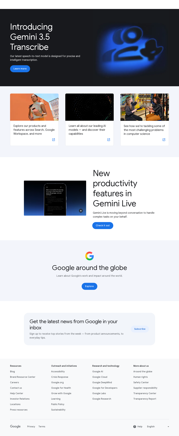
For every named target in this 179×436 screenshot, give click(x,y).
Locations (15, 404)
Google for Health (61, 388)
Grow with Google (61, 393)
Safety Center (141, 382)
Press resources (18, 409)
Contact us (16, 388)
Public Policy (57, 404)
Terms (41, 426)
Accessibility (58, 371)
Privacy (31, 426)
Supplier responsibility (145, 388)
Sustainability (58, 409)
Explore (89, 286)
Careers (14, 382)
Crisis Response (59, 377)
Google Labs (99, 393)
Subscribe (140, 329)
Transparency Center (144, 393)
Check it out (103, 225)
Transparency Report (144, 398)
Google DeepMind (102, 382)
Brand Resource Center (22, 377)
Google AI (97, 371)
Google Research (101, 398)
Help (139, 426)
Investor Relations (20, 398)
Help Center (16, 393)
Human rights (140, 377)
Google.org (57, 382)
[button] (80, 210)
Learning (55, 398)
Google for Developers (104, 388)
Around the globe (142, 371)
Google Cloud (99, 377)
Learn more (20, 68)
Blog (12, 371)
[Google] (15, 426)
